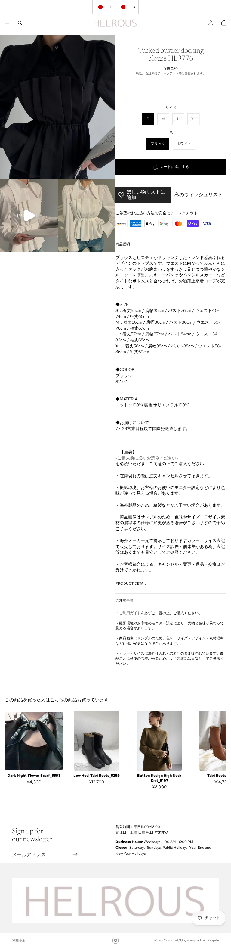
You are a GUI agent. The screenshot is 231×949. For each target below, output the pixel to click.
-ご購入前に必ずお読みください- (147, 458)
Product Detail (131, 583)
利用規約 (19, 940)
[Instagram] (115, 940)
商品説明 (123, 244)
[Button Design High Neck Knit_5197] (159, 741)
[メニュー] (7, 23)
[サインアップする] (75, 854)
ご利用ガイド (130, 613)
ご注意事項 (125, 600)
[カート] (223, 23)
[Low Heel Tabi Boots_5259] (96, 741)
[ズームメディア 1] (58, 107)
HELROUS (176, 940)
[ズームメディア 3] (87, 215)
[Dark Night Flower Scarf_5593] (34, 741)
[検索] (19, 23)
